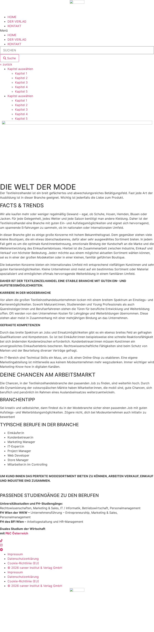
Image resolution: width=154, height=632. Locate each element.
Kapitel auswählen (20, 69)
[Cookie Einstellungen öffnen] (28, 630)
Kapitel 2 (21, 78)
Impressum (15, 554)
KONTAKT (14, 26)
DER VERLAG (17, 21)
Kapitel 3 (21, 82)
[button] (77, 30)
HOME (12, 17)
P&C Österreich (16, 533)
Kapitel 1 (21, 73)
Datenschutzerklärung (23, 559)
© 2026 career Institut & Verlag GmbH (35, 568)
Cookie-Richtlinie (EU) (23, 563)
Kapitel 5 (21, 91)
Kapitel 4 (21, 87)
